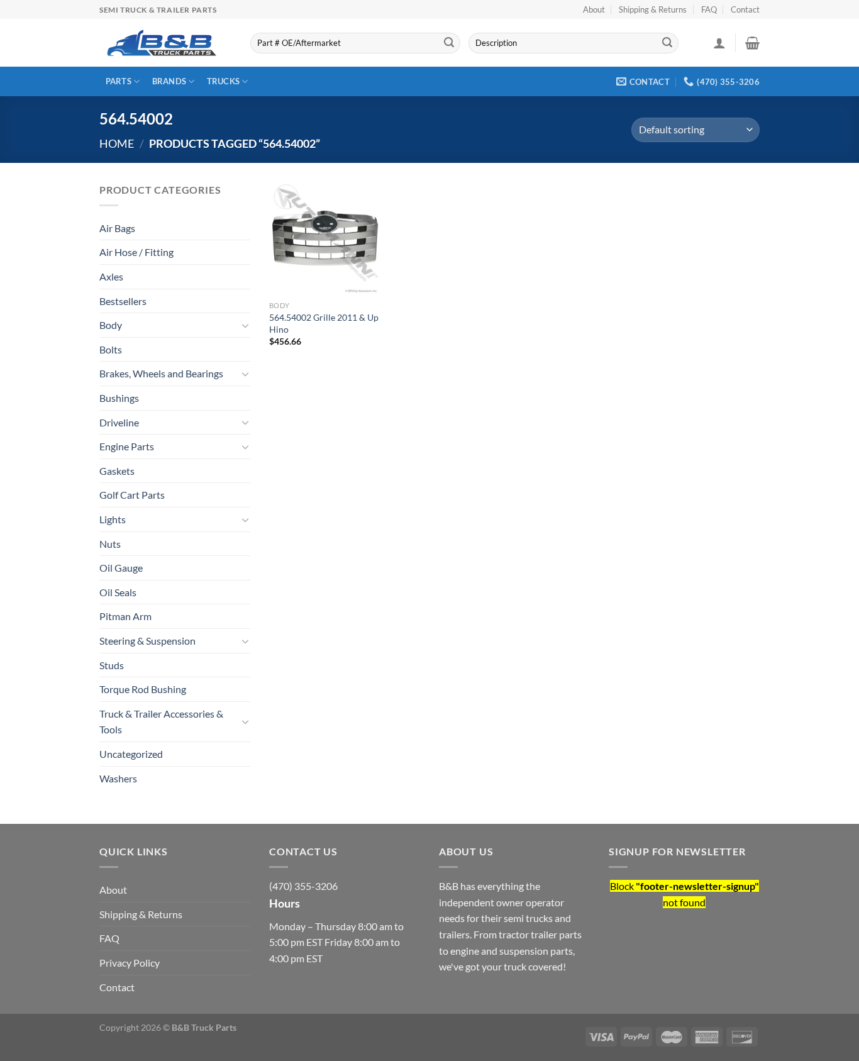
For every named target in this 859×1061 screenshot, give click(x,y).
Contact (745, 9)
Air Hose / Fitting (136, 252)
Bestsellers (123, 301)
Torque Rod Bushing (142, 689)
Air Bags (117, 228)
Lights (112, 519)
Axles (111, 276)
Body (110, 325)
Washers (118, 778)
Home (116, 143)
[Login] (719, 43)
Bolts (110, 349)
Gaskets (117, 471)
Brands (169, 81)
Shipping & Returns (653, 9)
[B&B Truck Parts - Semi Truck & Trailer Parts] (162, 43)
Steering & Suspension (147, 641)
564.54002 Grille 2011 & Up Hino (324, 323)
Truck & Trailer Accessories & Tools (161, 722)
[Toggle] (245, 325)
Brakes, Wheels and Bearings (161, 373)
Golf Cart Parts (132, 495)
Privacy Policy (129, 963)
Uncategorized (131, 754)
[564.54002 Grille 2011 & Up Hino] (325, 238)
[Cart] (752, 43)
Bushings (119, 398)
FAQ (709, 9)
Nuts (110, 544)
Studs (111, 665)
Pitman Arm (125, 616)
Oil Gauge (121, 568)
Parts (118, 81)
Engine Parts (126, 446)
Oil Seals (117, 592)
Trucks (223, 81)
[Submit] (449, 43)
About (594, 9)
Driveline (119, 422)
